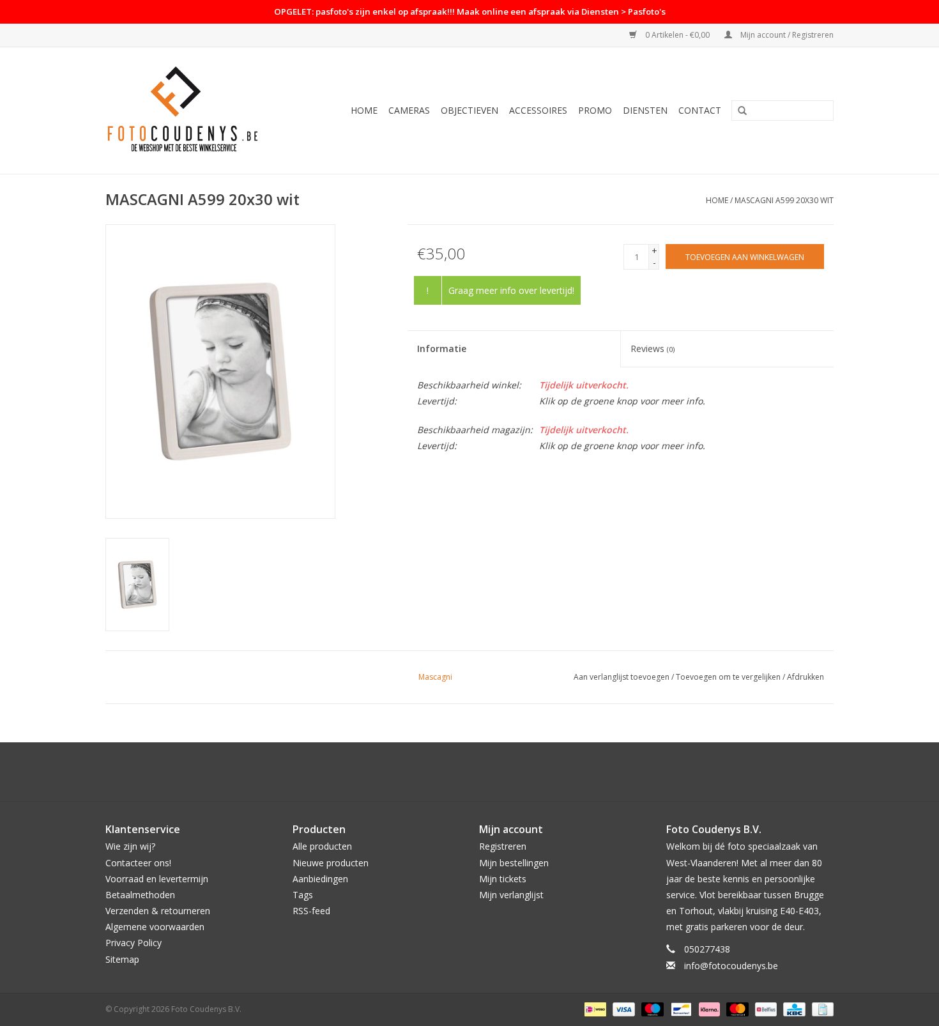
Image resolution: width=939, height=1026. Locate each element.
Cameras (409, 110)
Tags (303, 895)
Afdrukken (805, 676)
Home (364, 110)
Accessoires (538, 110)
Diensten (645, 110)
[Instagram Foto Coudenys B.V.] (481, 772)
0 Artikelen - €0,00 (677, 34)
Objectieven (469, 110)
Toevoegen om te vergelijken (729, 676)
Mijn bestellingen (514, 863)
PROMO (595, 110)
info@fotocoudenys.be (731, 966)
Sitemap (122, 959)
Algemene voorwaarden (154, 927)
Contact (699, 110)
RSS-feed (311, 911)
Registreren (502, 846)
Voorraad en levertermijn (156, 879)
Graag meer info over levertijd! (511, 290)
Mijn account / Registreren (786, 34)
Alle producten (322, 846)
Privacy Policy (133, 943)
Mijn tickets (502, 879)
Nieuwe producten (331, 863)
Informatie (441, 348)
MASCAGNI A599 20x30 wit (784, 200)
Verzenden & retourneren (157, 911)
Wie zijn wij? (130, 846)
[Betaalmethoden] (594, 1008)
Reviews (652, 348)
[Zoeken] (742, 111)
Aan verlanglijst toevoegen (621, 676)
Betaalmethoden (140, 895)
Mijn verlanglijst (511, 895)
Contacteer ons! (138, 863)
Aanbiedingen (320, 879)
